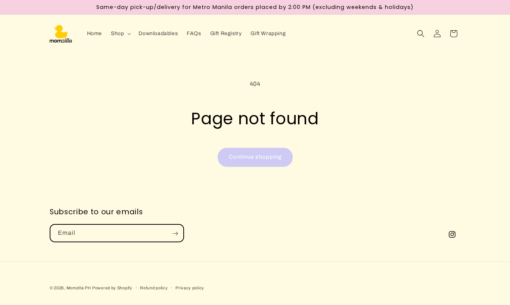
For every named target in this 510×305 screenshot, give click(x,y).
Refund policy (154, 287)
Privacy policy (189, 287)
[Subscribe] (175, 233)
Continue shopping (255, 157)
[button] (120, 33)
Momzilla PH (78, 288)
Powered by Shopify (112, 288)
